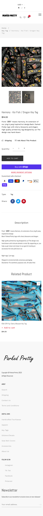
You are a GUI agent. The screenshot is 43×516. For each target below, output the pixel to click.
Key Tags (5, 430)
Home (4, 28)
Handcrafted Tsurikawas (11, 420)
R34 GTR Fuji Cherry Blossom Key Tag (14, 323)
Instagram (9, 465)
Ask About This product (26, 141)
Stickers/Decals (8, 435)
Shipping (8, 141)
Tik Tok (8, 471)
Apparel (5, 425)
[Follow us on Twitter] (18, 201)
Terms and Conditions (10, 406)
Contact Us (6, 400)
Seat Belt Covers (8, 441)
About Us (5, 451)
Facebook (9, 476)
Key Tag (5, 31)
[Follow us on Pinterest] (24, 201)
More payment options (21, 172)
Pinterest (8, 481)
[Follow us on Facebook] (12, 201)
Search (4, 390)
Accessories (6, 446)
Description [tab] (21, 222)
